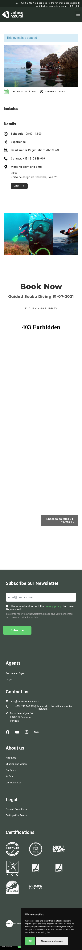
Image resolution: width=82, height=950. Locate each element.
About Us (11, 757)
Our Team (11, 770)
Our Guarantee (13, 782)
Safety (9, 776)
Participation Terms (16, 815)
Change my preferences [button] (52, 941)
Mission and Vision (16, 764)
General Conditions (16, 809)
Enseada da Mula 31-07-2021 (60, 520)
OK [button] (30, 941)
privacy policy (53, 606)
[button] (48, 3)
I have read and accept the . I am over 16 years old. (40, 608)
